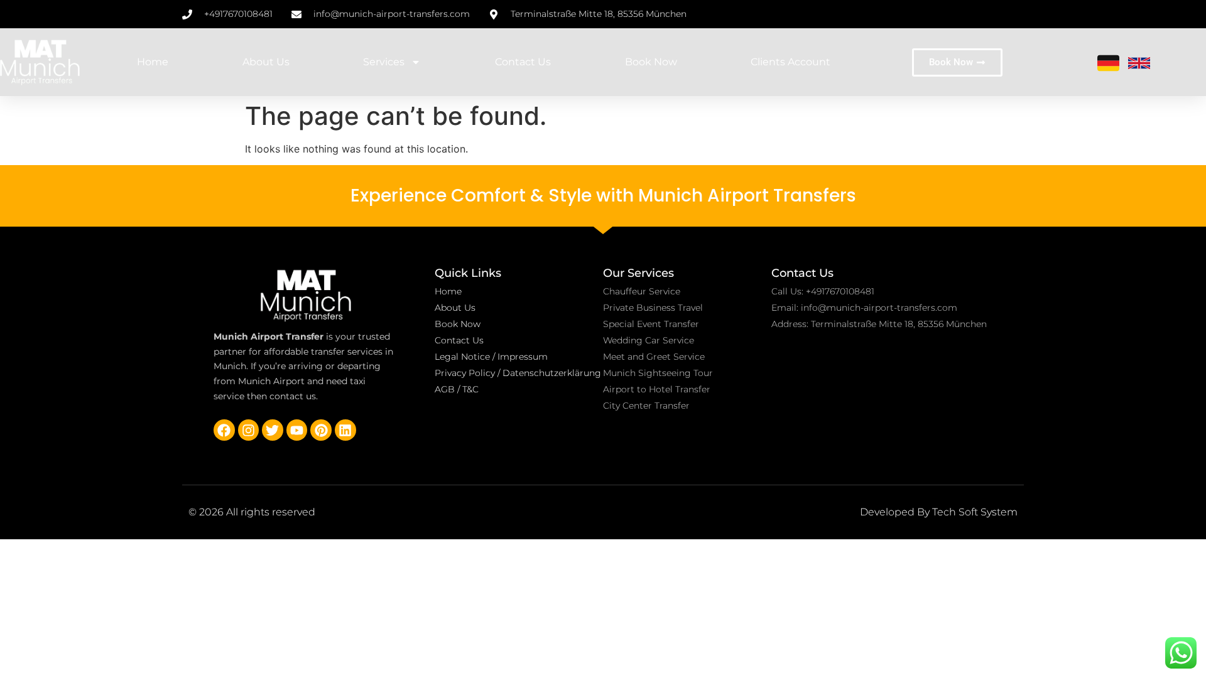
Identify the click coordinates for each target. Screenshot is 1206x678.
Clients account (790, 62)
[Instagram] (248, 430)
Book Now (651, 62)
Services (384, 62)
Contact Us (523, 62)
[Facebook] (224, 430)
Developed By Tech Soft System (939, 512)
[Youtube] (297, 430)
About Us (266, 62)
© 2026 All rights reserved (251, 512)
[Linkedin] (345, 430)
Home (152, 62)
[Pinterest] (321, 430)
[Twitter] (272, 430)
